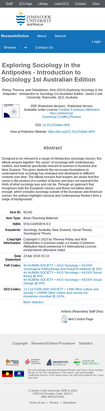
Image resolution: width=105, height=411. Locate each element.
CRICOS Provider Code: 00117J (53, 393)
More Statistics (33, 302)
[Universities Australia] (57, 362)
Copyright (20, 343)
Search (60, 36)
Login (96, 41)
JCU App (25, 4)
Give (96, 4)
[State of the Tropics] (86, 362)
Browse (10, 47)
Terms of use (37, 402)
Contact (80, 4)
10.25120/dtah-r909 (56, 125)
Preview (75, 117)
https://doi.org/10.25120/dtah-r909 (71, 132)
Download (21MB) (55, 117)
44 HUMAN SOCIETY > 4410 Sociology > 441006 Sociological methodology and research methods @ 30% (62, 267)
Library (43, 4)
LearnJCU (61, 4)
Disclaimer (69, 402)
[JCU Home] (33, 18)
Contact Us (44, 47)
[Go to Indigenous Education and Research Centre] (7, 374)
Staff (9, 4)
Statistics (86, 343)
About (41, 36)
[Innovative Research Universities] (32, 362)
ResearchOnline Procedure (53, 343)
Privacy (54, 402)
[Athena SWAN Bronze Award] (12, 362)
